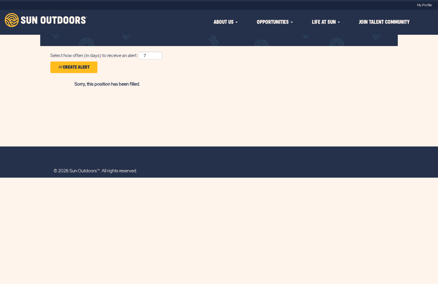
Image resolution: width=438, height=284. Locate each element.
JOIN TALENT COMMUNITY (384, 22)
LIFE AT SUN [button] (324, 22)
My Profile (424, 5)
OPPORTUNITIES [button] (273, 22)
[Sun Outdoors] (45, 20)
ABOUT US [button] (224, 22)
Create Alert (76, 67)
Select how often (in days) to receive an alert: (93, 56)
